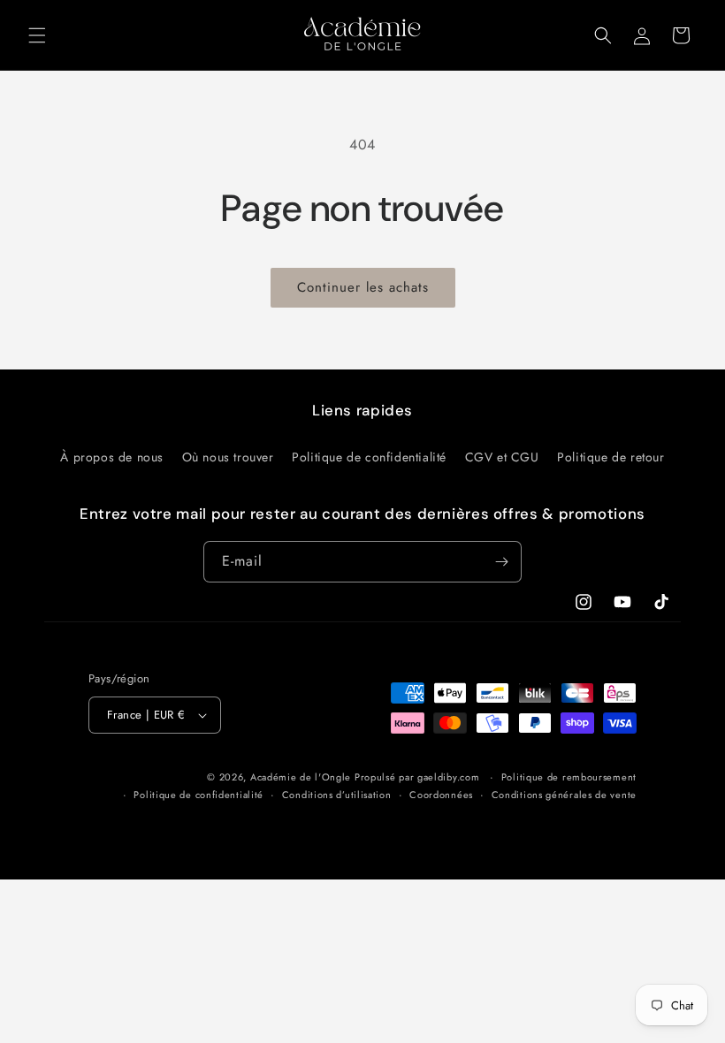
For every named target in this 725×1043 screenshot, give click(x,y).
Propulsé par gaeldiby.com (415, 777)
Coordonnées (441, 795)
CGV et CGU (502, 457)
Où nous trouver (228, 457)
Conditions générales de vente (564, 795)
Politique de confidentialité (369, 457)
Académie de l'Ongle (300, 777)
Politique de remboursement (569, 777)
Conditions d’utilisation (337, 795)
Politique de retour (610, 457)
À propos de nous (112, 457)
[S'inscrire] (501, 561)
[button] (37, 35)
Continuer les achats (363, 287)
